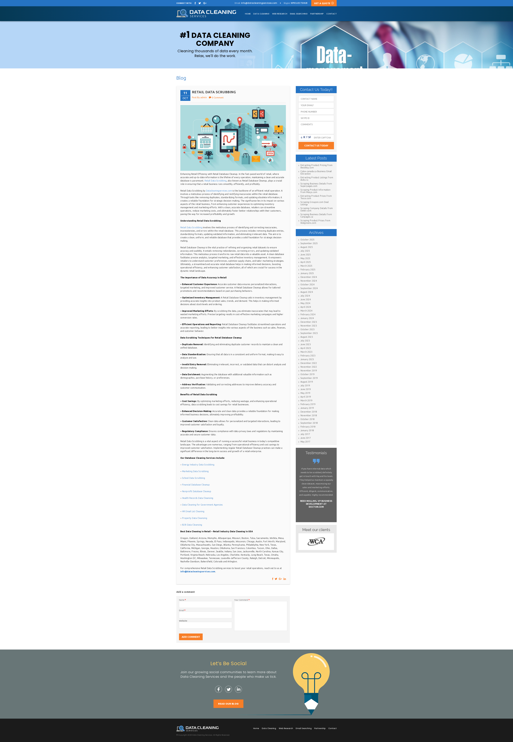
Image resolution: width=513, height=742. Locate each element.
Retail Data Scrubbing (215, 180)
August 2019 (306, 382)
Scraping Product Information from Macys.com (315, 191)
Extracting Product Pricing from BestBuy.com (316, 166)
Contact (331, 14)
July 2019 (305, 385)
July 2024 (305, 296)
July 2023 (305, 340)
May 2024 (305, 303)
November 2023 (308, 325)
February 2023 (307, 355)
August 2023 (306, 337)
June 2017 (305, 438)
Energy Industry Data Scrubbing (198, 464)
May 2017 (305, 441)
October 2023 (307, 329)
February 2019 (307, 404)
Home (248, 14)
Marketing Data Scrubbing (195, 471)
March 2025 (306, 266)
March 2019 (306, 400)
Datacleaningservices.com (219, 190)
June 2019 (305, 389)
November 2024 (308, 281)
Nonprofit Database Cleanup (196, 491)
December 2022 (308, 363)
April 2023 (305, 348)
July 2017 (305, 434)
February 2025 (307, 269)
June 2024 (305, 299)
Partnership (317, 14)
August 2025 (306, 247)
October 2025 (307, 239)
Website (183, 621)
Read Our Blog (228, 703)
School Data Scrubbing (193, 478)
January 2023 (307, 359)
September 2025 (309, 243)
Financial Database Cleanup (196, 484)
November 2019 (308, 370)
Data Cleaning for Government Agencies (202, 504)
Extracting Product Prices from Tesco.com (316, 197)
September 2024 (309, 288)
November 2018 (308, 415)
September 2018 (309, 423)
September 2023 (309, 333)
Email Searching (299, 14)
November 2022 (308, 367)
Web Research (279, 14)
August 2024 (306, 292)
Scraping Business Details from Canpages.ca (316, 215)
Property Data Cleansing (194, 518)
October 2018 (307, 419)
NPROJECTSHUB (299, 3)
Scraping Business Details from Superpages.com (316, 184)
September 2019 (309, 378)
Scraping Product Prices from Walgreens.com (315, 221)
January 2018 (307, 430)
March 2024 (306, 310)
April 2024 (305, 307)
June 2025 (305, 254)
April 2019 (305, 397)
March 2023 (306, 352)
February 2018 (307, 426)
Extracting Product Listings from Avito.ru (316, 178)
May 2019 (305, 393)
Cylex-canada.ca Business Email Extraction (316, 172)
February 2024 (307, 314)
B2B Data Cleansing (192, 525)
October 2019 (307, 374)
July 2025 (305, 251)
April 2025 (305, 262)
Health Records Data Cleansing (197, 498)
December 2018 (308, 411)
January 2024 (307, 318)
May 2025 (305, 258)
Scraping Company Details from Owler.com (316, 209)
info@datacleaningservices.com (259, 3)
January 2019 (307, 408)
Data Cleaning (261, 14)
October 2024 (307, 284)
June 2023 (305, 344)
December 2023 (308, 322)
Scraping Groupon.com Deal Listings (314, 203)
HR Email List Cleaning (193, 511)
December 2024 (308, 277)
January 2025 (307, 273)
